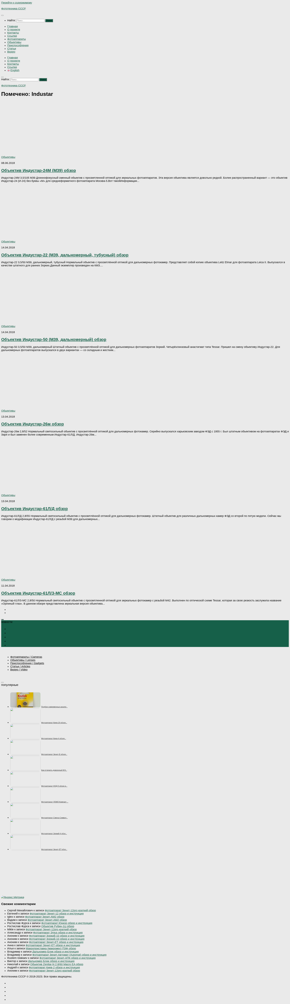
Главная (12, 26)
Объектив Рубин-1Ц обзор (57, 926)
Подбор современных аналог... (54, 707)
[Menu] (2, 15)
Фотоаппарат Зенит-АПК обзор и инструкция (67, 957)
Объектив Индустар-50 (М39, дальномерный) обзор (53, 339)
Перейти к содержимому (16, 2)
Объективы (14, 42)
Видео (11, 51)
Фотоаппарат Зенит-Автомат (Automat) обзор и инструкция (69, 954)
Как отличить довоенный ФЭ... (54, 770)
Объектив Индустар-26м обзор (32, 424)
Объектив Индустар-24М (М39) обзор (38, 170)
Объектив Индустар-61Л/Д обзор (34, 508)
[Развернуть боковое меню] (2, 619)
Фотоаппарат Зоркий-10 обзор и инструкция (56, 935)
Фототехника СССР (13, 8)
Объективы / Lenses (22, 660)
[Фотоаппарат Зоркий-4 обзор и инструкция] (25, 833)
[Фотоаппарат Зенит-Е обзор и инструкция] (25, 754)
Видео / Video (18, 669)
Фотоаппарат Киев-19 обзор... (54, 723)
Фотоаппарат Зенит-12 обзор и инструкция (57, 913)
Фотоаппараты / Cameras (26, 656)
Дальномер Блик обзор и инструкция (55, 951)
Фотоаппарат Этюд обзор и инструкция (58, 932)
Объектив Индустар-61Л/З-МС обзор (38, 593)
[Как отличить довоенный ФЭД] (25, 769)
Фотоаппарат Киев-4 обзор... (53, 738)
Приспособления (18, 45)
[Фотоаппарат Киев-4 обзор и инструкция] (25, 738)
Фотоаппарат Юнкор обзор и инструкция (66, 923)
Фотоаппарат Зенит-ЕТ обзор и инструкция (56, 942)
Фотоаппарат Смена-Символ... (54, 818)
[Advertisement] (91, 875)
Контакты (13, 32)
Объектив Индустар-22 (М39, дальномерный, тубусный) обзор (65, 255)
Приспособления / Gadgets (27, 663)
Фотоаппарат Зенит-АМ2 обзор (44, 916)
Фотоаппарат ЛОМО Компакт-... (54, 802)
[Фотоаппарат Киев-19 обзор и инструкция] (25, 722)
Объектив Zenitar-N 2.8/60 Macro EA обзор (56, 964)
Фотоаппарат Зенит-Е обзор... (54, 754)
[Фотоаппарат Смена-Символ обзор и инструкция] (25, 817)
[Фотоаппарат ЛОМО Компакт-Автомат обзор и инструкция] (25, 801)
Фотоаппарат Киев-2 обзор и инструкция (54, 967)
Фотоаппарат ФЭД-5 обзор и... (54, 786)
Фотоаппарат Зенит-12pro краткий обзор (70, 910)
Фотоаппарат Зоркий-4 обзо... (54, 834)
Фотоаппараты (16, 39)
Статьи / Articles (20, 666)
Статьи (11, 48)
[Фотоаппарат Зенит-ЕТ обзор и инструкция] (25, 849)
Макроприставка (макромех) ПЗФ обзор (51, 948)
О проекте (13, 29)
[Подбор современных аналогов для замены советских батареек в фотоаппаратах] (25, 706)
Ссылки (12, 35)
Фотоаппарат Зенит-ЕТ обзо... (54, 849)
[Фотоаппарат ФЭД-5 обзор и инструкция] (25, 785)
